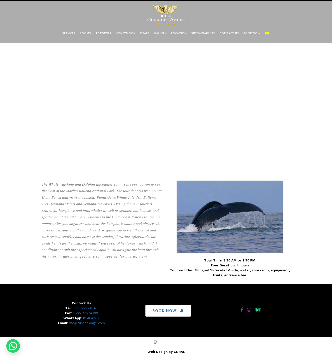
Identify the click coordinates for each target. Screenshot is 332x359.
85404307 (91, 318)
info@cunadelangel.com (87, 323)
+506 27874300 (85, 313)
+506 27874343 (84, 308)
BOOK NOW (164, 310)
